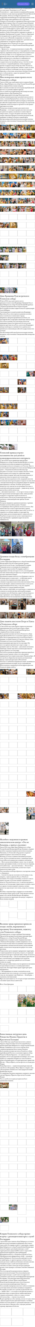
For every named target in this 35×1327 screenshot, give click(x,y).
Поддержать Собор (23, 3)
